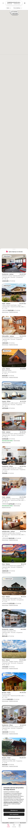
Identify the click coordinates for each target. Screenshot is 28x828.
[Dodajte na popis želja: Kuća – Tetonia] (24, 546)
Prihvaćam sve (14, 810)
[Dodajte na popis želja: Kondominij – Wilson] (24, 448)
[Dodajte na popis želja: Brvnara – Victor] (24, 674)
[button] (5, 281)
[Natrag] (3, 3)
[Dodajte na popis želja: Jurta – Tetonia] (24, 350)
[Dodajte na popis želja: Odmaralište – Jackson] (24, 318)
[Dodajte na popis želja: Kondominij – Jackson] (24, 256)
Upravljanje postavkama (14, 818)
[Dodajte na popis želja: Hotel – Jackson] (24, 285)
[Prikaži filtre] (24, 3)
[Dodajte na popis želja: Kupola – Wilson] (24, 383)
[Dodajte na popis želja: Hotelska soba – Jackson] (24, 513)
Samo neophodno (14, 814)
